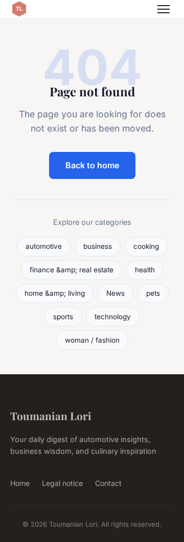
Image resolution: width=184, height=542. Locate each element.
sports (63, 317)
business (97, 246)
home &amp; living (55, 293)
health (145, 270)
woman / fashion (92, 340)
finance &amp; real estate (71, 270)
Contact (108, 483)
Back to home (92, 165)
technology (113, 317)
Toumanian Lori (50, 415)
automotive (44, 246)
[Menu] (163, 9)
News (115, 293)
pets (153, 293)
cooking (146, 246)
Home (20, 483)
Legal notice (62, 483)
